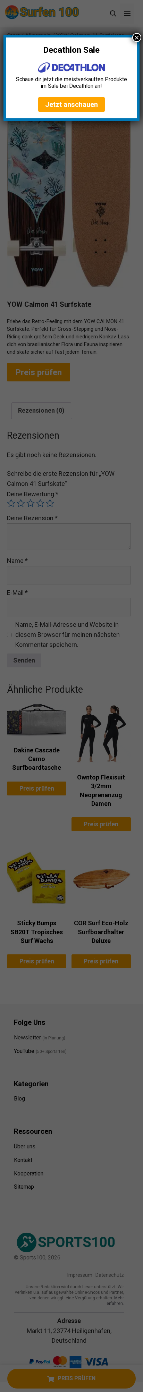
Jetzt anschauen (71, 104)
